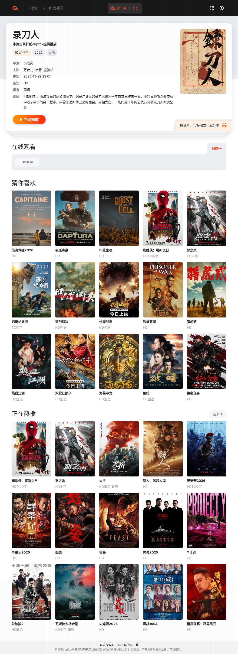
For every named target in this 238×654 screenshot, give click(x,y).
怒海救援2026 (22, 250)
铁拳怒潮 (149, 322)
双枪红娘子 (63, 393)
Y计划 (191, 552)
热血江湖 (18, 393)
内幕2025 (150, 552)
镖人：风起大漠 (154, 480)
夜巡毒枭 (61, 250)
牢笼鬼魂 (105, 250)
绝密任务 (193, 393)
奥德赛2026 (196, 480)
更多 (216, 414)
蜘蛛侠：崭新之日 (156, 250)
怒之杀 (192, 250)
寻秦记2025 (21, 552)
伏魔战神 (105, 322)
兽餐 (102, 552)
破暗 (146, 393)
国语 (26, 90)
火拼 (102, 480)
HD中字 (27, 162)
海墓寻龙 (105, 393)
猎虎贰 (192, 322)
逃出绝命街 (20, 322)
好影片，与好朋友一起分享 (199, 125)
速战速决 (61, 322)
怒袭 (58, 552)
